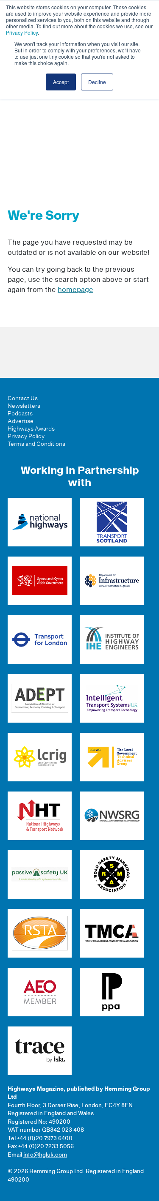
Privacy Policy (22, 32)
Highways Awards (31, 429)
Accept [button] (61, 81)
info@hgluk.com (45, 1155)
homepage (75, 290)
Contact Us (23, 398)
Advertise (20, 421)
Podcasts (20, 413)
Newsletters (24, 406)
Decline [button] (97, 81)
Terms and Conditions (36, 444)
